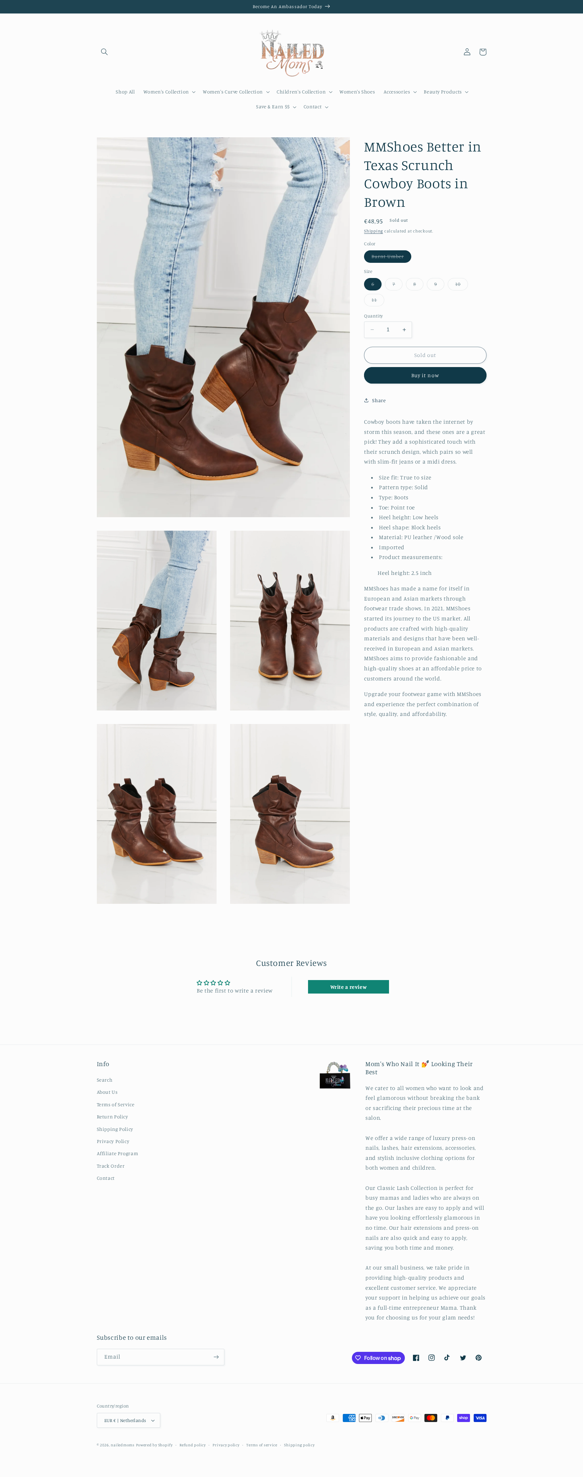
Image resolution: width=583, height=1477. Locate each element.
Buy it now (425, 375)
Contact (106, 1178)
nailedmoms (122, 1445)
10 (461, 285)
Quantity (373, 315)
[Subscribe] (216, 1357)
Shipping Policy (115, 1129)
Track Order (111, 1166)
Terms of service (261, 1445)
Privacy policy (226, 1445)
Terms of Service (116, 1104)
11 (377, 301)
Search (105, 1080)
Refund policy (192, 1445)
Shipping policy (299, 1445)
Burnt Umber (391, 258)
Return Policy (112, 1116)
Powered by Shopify (154, 1445)
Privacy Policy (113, 1141)
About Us (107, 1092)
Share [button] (379, 400)
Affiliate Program (117, 1153)
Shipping (373, 230)
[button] (104, 52)
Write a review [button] (348, 986)
